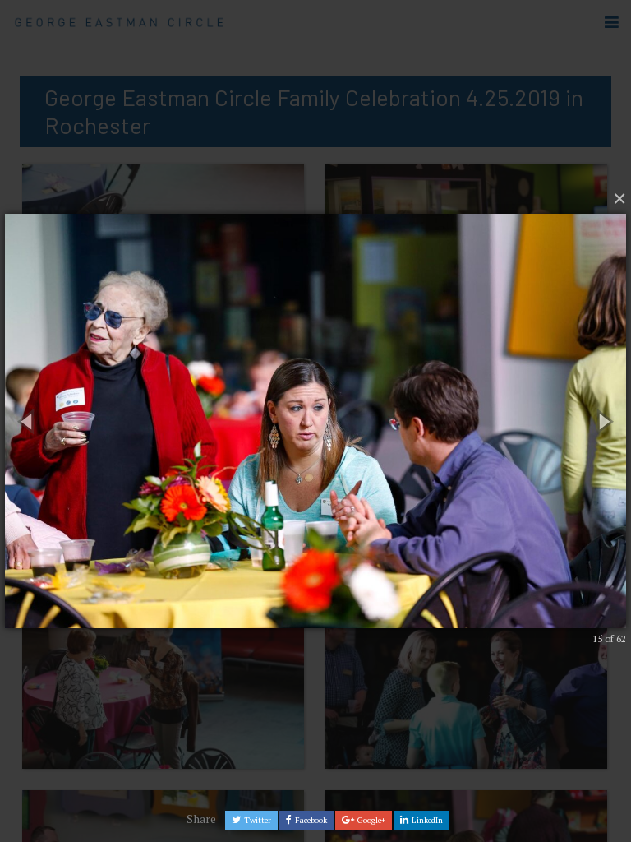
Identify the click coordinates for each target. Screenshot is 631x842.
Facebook (310, 820)
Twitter (256, 820)
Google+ (370, 820)
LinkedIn (426, 820)
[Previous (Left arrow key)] (28, 421)
